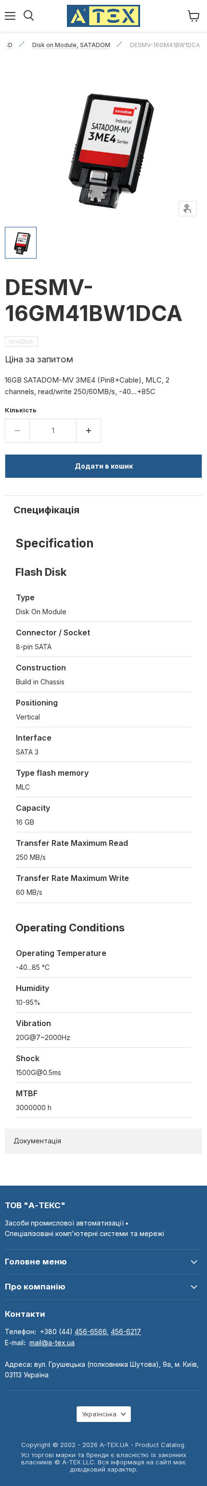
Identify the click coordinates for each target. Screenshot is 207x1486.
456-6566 (91, 1331)
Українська (99, 1414)
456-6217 (126, 1331)
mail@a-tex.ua (52, 1342)
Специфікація (46, 510)
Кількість (21, 410)
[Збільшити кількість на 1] (89, 431)
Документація (37, 1141)
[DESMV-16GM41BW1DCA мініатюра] (20, 242)
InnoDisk (21, 341)
